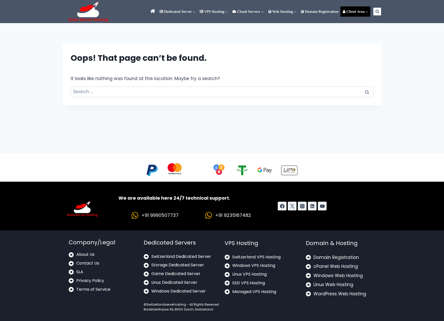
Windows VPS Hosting (253, 265)
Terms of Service (93, 289)
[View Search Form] (377, 11)
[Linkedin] (312, 206)
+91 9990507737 (160, 215)
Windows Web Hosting (338, 276)
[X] (292, 206)
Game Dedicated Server (175, 274)
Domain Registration (321, 11)
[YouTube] (322, 206)
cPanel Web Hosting (335, 266)
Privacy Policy (90, 281)
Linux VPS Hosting (249, 274)
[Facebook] (282, 206)
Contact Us (87, 263)
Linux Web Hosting (333, 284)
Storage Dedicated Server (177, 265)
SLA (79, 272)
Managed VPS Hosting (254, 292)
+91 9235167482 (233, 215)
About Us (85, 254)
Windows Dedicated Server (178, 291)
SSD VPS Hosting (248, 283)
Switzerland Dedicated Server (181, 256)
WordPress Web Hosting (339, 294)
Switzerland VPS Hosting (256, 257)
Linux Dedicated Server (174, 282)
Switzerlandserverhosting (166, 304)
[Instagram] (302, 206)
